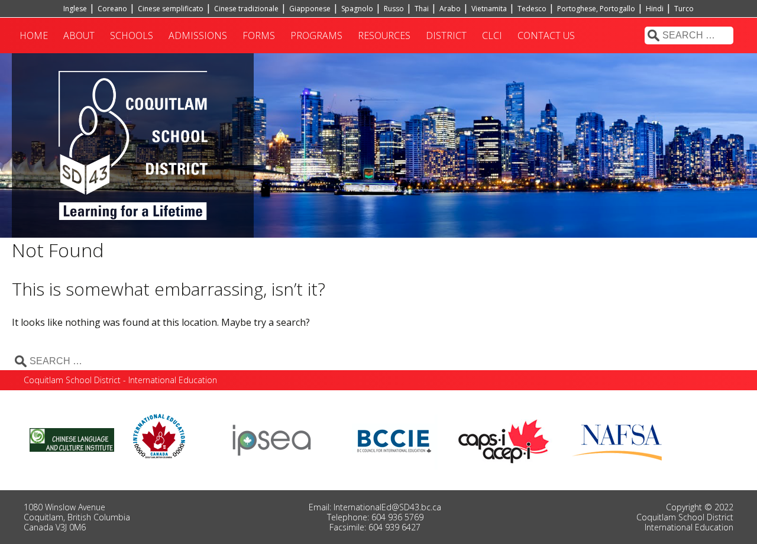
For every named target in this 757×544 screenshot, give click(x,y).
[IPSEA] (272, 438)
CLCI (492, 35)
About (79, 35)
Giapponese (310, 9)
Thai (422, 9)
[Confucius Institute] (72, 438)
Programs (316, 35)
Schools (131, 35)
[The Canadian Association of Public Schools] (504, 438)
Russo (394, 9)
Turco (684, 9)
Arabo (450, 9)
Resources (384, 35)
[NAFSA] (620, 438)
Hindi (655, 9)
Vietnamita (489, 9)
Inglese (75, 9)
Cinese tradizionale (246, 9)
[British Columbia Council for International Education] (395, 438)
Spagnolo (357, 9)
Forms (258, 35)
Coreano (112, 9)
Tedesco (531, 9)
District (446, 35)
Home (34, 35)
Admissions (198, 35)
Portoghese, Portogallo (596, 9)
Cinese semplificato (170, 9)
